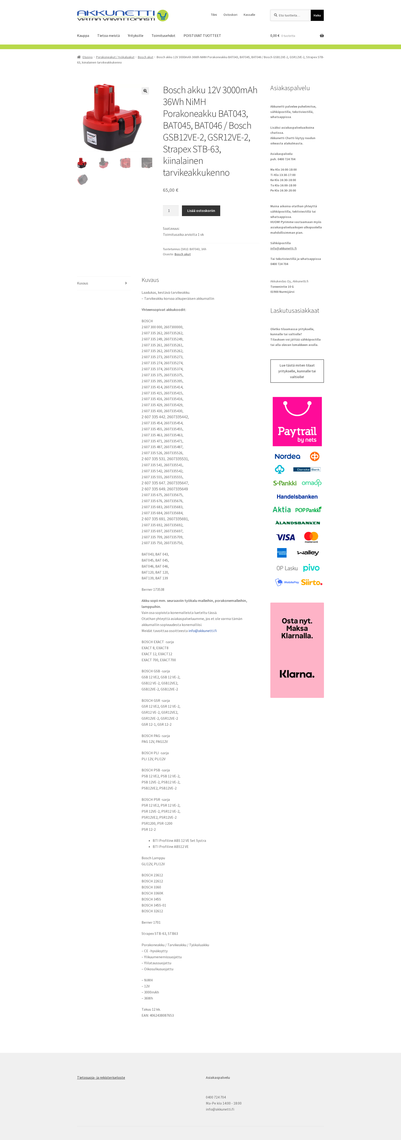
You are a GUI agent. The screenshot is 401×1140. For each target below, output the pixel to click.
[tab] (104, 283)
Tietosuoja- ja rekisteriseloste (101, 1077)
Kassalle (249, 15)
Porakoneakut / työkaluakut (115, 57)
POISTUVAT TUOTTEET (202, 35)
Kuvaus (82, 283)
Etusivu (88, 57)
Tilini (214, 15)
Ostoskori (230, 15)
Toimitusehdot (163, 35)
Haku (317, 15)
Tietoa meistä (108, 35)
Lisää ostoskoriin (201, 210)
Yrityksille (135, 35)
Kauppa (83, 35)
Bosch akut (145, 57)
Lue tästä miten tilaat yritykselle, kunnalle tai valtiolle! (297, 371)
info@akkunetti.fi (202, 630)
